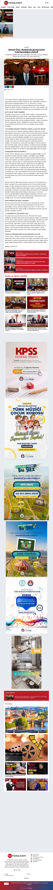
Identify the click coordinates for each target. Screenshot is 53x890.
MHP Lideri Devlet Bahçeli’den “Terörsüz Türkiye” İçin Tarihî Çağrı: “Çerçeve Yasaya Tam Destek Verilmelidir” (15, 311)
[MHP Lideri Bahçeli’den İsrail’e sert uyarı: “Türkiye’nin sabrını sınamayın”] (15, 284)
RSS (7, 883)
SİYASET (18, 7)
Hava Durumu (36, 854)
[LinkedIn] (19, 870)
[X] (14, 870)
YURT (34, 7)
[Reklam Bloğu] (26, 369)
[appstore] (26, 878)
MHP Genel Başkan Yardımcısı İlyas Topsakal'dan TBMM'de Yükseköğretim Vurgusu (14, 329)
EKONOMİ (23, 7)
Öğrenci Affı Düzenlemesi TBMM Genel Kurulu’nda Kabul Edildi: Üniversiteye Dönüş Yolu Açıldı (36, 311)
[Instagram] (17, 870)
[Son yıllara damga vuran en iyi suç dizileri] (26, 747)
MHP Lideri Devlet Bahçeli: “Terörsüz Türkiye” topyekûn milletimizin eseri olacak (36, 293)
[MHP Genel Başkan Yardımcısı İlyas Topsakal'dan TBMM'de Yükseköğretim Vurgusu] (15, 320)
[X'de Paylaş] (8, 87)
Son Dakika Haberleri (37, 860)
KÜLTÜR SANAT (45, 7)
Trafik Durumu (36, 855)
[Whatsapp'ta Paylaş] (10, 87)
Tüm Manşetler (36, 858)
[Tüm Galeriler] (47, 704)
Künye (6, 874)
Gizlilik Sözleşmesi (9, 875)
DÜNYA (30, 7)
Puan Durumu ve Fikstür (38, 857)
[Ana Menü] (47, 2)
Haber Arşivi (35, 861)
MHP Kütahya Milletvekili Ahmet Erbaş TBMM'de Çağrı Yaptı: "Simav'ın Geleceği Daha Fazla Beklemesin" (37, 329)
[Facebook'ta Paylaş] (5, 87)
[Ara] (46, 2)
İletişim (28, 874)
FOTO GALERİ (10, 7)
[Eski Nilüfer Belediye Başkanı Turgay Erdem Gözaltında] (37, 784)
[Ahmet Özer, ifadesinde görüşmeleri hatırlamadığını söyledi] (26, 72)
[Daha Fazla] (13, 87)
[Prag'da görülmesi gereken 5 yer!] (26, 719)
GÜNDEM (3, 7)
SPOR (38, 7)
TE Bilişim (30, 888)
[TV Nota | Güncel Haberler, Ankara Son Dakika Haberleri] (13, 2)
